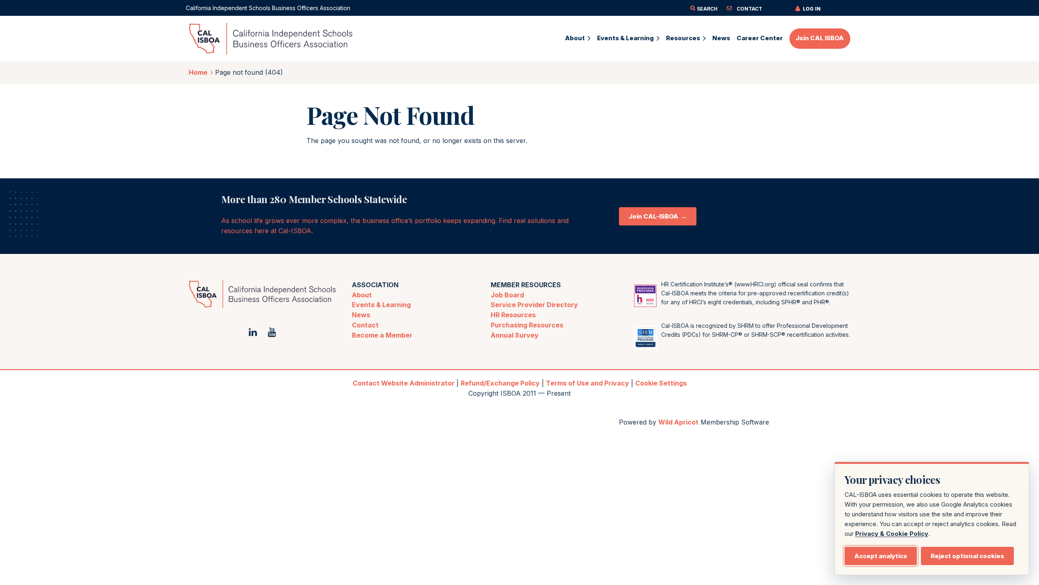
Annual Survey (515, 335)
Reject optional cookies (967, 556)
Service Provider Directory (534, 305)
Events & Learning (381, 305)
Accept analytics (880, 556)
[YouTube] (271, 332)
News (361, 315)
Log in (812, 9)
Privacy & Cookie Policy (891, 533)
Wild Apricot (678, 422)
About (362, 295)
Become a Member (382, 335)
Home (198, 72)
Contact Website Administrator (404, 383)
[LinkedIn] (252, 332)
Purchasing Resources (527, 325)
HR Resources (513, 315)
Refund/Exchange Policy (500, 383)
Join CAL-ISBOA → (658, 216)
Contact (365, 325)
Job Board (507, 295)
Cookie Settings (661, 383)
